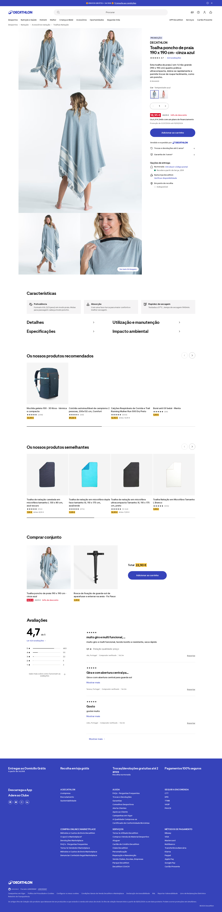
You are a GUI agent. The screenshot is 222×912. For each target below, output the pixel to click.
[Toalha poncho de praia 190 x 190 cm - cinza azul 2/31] (49, 59)
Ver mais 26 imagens (128, 269)
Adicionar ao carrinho (172, 132)
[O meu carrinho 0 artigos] (211, 12)
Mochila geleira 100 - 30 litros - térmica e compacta (47, 410)
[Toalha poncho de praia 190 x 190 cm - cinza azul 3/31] (80, 151)
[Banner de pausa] (208, 3)
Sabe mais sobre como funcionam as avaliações (45, 675)
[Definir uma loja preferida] (192, 12)
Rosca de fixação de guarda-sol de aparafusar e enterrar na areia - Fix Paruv (95, 595)
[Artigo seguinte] (192, 355)
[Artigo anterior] (184, 355)
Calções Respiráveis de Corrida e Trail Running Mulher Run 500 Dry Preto (130, 410)
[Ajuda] (198, 12)
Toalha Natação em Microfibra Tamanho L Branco (174, 501)
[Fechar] (212, 3)
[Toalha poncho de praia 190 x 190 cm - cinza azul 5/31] (111, 244)
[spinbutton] (159, 106)
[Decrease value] (153, 106)
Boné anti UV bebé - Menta (167, 408)
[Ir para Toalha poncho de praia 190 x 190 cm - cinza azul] (49, 567)
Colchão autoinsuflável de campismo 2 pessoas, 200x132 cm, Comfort (89, 410)
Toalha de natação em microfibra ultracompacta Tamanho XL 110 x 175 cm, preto (130, 502)
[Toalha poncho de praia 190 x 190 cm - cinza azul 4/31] (49, 244)
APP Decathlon (176, 20)
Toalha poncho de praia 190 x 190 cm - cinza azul (46, 595)
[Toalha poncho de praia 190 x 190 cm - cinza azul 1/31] (111, 59)
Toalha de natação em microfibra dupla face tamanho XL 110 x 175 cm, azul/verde (89, 502)
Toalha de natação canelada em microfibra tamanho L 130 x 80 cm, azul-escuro (45, 502)
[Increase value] (165, 106)
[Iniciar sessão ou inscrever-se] (204, 12)
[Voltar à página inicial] (20, 12)
